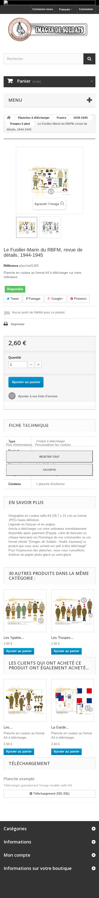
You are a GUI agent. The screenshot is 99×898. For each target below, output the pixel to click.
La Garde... (60, 727)
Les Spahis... (14, 638)
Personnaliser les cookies (53, 445)
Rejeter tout (49, 456)
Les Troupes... (62, 638)
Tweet (14, 298)
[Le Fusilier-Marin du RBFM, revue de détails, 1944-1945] (26, 227)
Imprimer (18, 324)
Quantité (14, 357)
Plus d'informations (19, 445)
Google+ (56, 298)
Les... (8, 727)
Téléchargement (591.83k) (50, 793)
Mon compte (17, 855)
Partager (34, 298)
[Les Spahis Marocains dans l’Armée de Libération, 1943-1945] (25, 610)
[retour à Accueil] (8, 118)
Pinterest (80, 298)
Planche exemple (19, 779)
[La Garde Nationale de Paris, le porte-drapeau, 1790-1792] (72, 700)
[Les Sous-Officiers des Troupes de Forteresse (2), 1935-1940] (25, 700)
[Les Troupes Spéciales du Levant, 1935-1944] (72, 610)
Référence (11, 266)
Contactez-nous (42, 9)
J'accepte (49, 469)
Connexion (86, 9)
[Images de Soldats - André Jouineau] (49, 29)
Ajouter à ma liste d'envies (37, 396)
